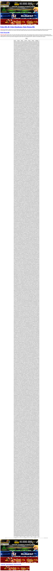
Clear (26, 38)
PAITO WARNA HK (4, 0)
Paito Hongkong (9, 564)
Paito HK (2, 29)
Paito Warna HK (4, 32)
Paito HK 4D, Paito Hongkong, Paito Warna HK (17, 27)
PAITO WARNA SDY (11, 0)
